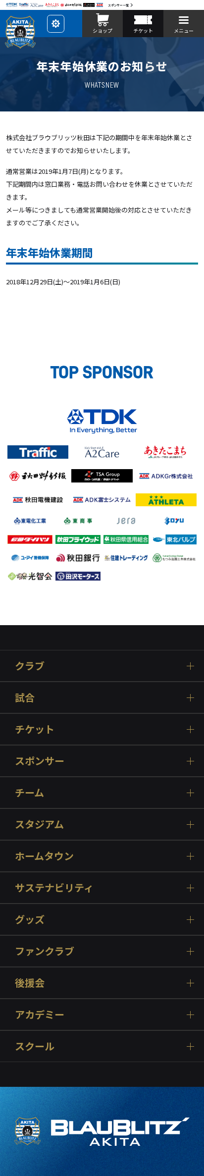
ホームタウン (44, 856)
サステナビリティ (54, 887)
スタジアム (39, 824)
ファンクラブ (44, 951)
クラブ (30, 665)
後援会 (30, 982)
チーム (29, 792)
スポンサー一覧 (118, 5)
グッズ (30, 919)
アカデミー (39, 1014)
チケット (34, 729)
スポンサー (39, 760)
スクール (34, 1046)
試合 (25, 697)
